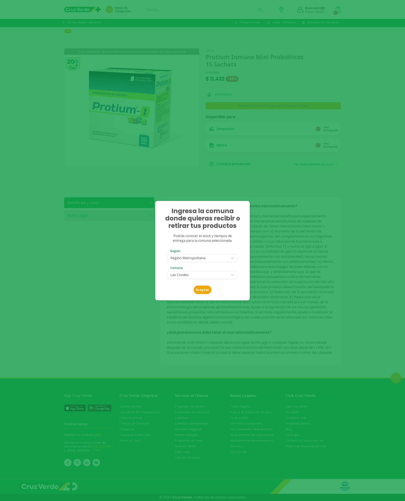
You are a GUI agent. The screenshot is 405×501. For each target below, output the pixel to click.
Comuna (176, 268)
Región (175, 251)
